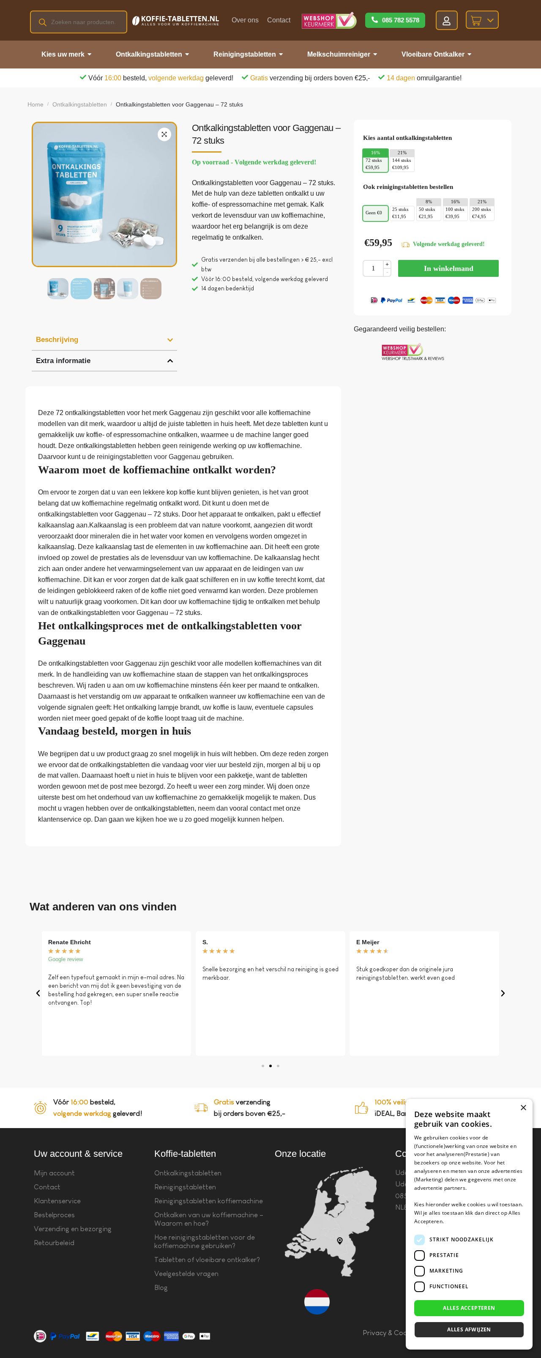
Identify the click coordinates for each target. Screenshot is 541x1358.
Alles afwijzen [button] (469, 1329)
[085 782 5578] (375, 20)
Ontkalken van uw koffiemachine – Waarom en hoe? (208, 1219)
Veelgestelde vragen (186, 1274)
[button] (164, 134)
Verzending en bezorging (73, 1229)
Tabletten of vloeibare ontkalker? (207, 1260)
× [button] (523, 1108)
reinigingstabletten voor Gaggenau (148, 456)
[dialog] (469, 1224)
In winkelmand (448, 268)
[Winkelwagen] (482, 20)
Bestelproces (54, 1215)
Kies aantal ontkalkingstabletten (407, 137)
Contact (278, 20)
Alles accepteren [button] (469, 1308)
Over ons (245, 20)
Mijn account (54, 1173)
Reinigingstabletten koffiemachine (208, 1201)
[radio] (375, 164)
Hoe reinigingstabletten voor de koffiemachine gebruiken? (204, 1241)
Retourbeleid (54, 1243)
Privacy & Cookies (391, 1333)
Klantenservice (57, 1201)
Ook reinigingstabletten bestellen (408, 186)
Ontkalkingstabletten (79, 104)
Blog (161, 1288)
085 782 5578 (400, 20)
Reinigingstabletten (185, 1187)
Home (35, 104)
